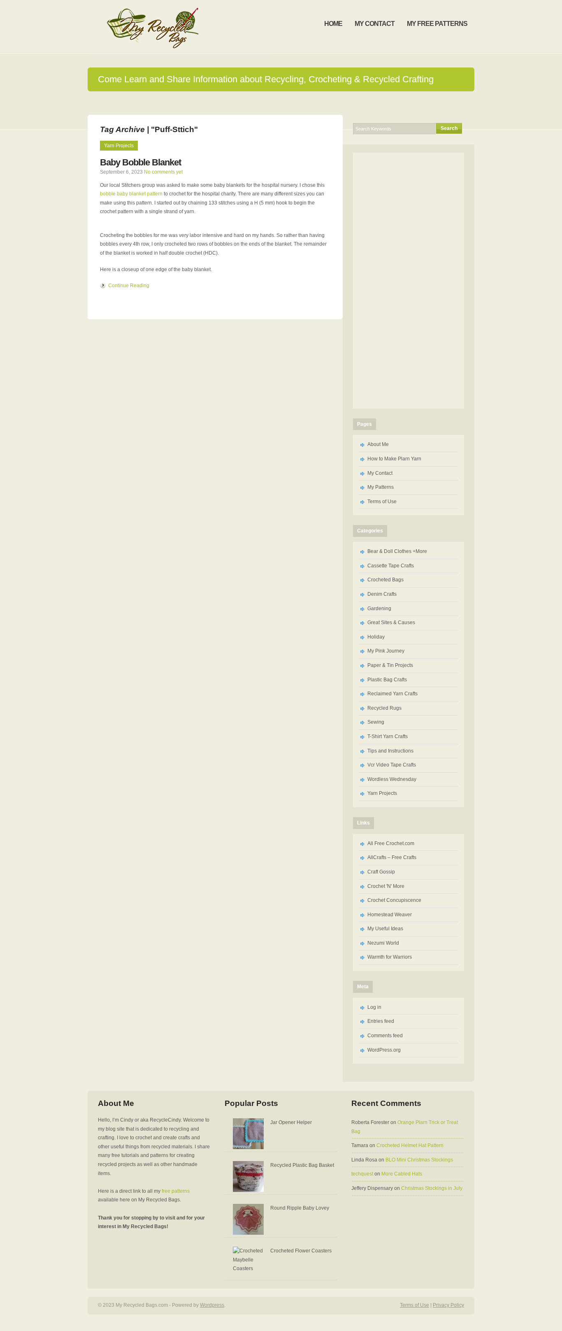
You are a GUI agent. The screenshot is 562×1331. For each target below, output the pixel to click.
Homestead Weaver (389, 915)
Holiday (376, 637)
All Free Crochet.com (390, 843)
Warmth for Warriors (389, 957)
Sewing (375, 722)
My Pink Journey (385, 651)
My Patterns (380, 487)
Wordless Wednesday (391, 779)
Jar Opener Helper (291, 1122)
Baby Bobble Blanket (140, 162)
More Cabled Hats (401, 1174)
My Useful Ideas (385, 928)
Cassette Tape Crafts (390, 566)
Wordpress (212, 1305)
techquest (362, 1174)
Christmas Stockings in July (431, 1188)
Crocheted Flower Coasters (301, 1251)
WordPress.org (384, 1050)
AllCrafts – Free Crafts (391, 857)
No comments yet (163, 172)
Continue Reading (128, 285)
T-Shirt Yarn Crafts (387, 736)
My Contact (379, 473)
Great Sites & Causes (391, 622)
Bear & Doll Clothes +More (397, 551)
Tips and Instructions (390, 751)
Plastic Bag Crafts (387, 680)
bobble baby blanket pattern (131, 194)
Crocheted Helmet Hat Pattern (410, 1145)
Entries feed (380, 1021)
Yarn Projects (119, 146)
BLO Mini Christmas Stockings (419, 1160)
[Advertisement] (281, 103)
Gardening (379, 608)
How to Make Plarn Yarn (394, 459)
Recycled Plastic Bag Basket (302, 1165)
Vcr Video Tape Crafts (391, 765)
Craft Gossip (381, 872)
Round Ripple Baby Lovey (299, 1208)
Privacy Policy (448, 1305)
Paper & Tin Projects (390, 665)
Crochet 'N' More (385, 886)
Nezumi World (383, 943)
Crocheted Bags (385, 580)
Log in (374, 1007)
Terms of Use (382, 501)
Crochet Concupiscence (394, 900)
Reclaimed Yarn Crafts (392, 694)
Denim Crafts (382, 594)
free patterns (176, 1191)
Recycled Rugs (384, 708)
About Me (378, 444)
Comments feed (385, 1035)
